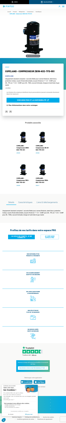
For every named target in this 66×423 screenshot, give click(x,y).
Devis (16, 2)
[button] (59, 6)
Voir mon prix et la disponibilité (31, 100)
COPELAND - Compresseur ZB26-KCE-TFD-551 (42, 180)
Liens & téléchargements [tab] (47, 202)
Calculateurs (47, 2)
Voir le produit (24, 155)
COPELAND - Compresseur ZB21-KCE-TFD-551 (22, 180)
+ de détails (7, 88)
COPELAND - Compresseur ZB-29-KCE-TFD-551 (42, 148)
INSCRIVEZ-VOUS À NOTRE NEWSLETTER (32, 368)
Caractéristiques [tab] (25, 202)
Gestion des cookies (48, 417)
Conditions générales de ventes (25, 419)
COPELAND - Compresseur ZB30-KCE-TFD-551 (22, 148)
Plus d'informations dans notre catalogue (23, 105)
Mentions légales (17, 417)
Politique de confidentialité (32, 417)
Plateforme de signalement (44, 419)
